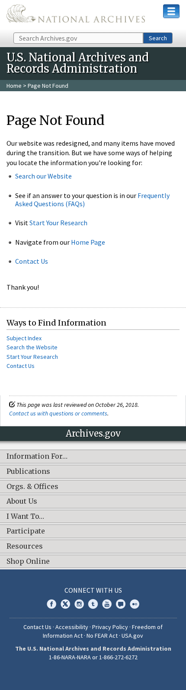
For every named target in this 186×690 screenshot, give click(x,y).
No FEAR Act (102, 635)
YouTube (107, 604)
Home (14, 85)
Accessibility (71, 627)
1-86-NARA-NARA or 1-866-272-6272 (93, 657)
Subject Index (24, 338)
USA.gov (132, 635)
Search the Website (32, 347)
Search (158, 38)
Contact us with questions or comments (58, 413)
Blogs (120, 604)
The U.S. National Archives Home (75, 15)
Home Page (88, 242)
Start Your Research (58, 222)
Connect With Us (93, 590)
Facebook (51, 604)
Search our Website (43, 176)
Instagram (79, 604)
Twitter (65, 604)
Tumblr (93, 604)
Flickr (134, 604)
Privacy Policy (110, 627)
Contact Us (31, 261)
